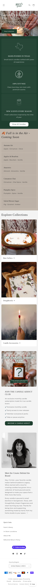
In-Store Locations (10, 531)
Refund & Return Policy (12, 540)
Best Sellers (8, 258)
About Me (7, 535)
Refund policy (17, 581)
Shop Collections (9, 31)
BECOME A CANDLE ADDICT (19, 423)
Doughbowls (8, 300)
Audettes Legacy (18, 579)
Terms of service (13, 584)
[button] (4, 5)
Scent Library (8, 527)
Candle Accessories (10, 343)
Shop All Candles (19, 124)
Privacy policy (27, 581)
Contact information (26, 584)
